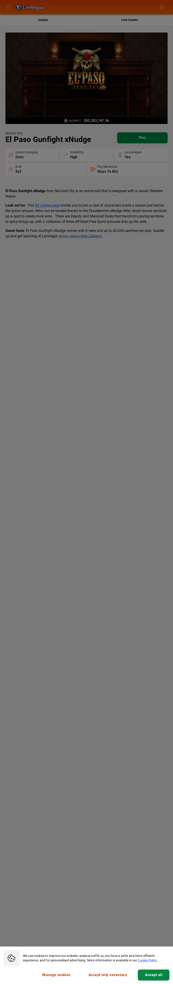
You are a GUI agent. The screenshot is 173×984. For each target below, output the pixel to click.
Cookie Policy (147, 960)
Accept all (153, 975)
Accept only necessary (108, 975)
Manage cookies (56, 975)
